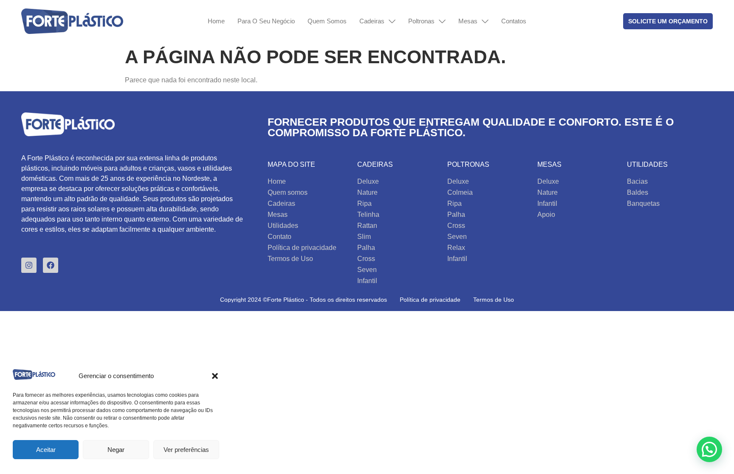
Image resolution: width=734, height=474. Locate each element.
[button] (215, 376)
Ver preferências (186, 449)
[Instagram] (29, 265)
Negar (115, 449)
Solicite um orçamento (668, 21)
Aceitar (46, 449)
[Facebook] (50, 265)
